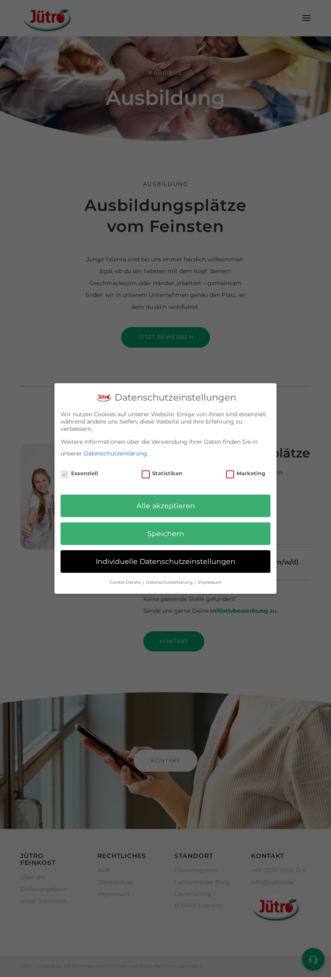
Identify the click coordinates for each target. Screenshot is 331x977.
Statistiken (167, 473)
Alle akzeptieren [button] (165, 505)
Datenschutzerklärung (115, 453)
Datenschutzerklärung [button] (170, 582)
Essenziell (84, 473)
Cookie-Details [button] (125, 582)
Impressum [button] (210, 582)
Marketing (251, 473)
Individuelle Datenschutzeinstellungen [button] (165, 561)
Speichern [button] (165, 533)
